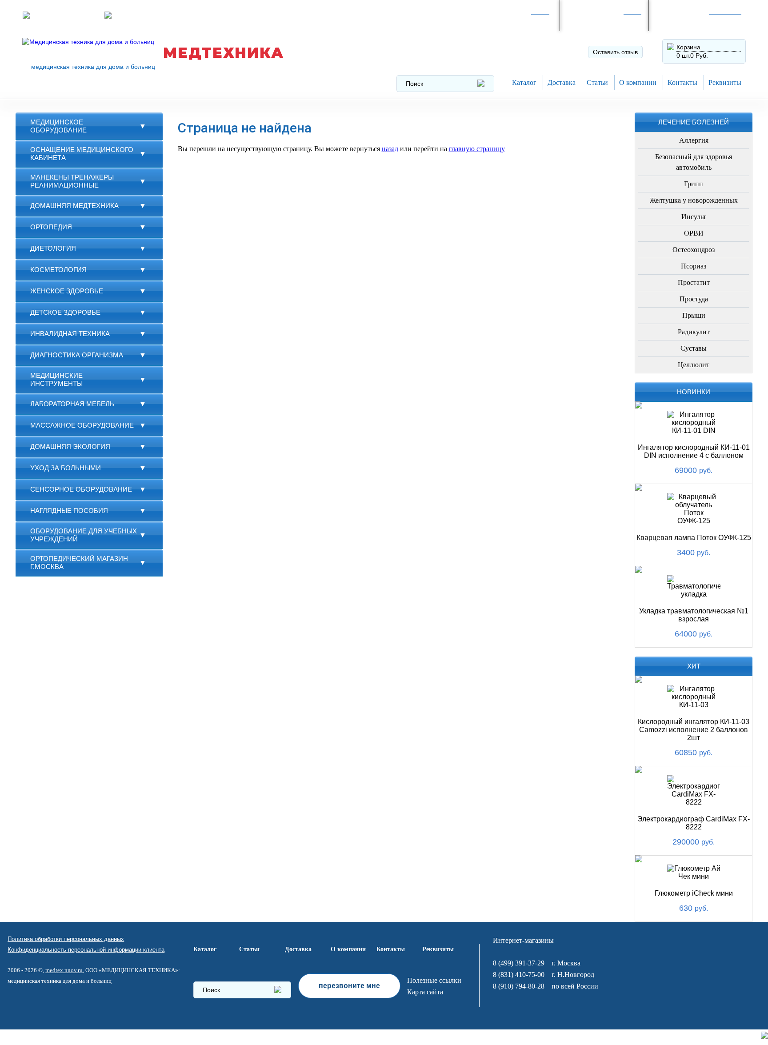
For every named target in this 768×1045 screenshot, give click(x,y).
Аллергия (693, 140)
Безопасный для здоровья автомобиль (693, 162)
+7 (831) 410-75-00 (690, 20)
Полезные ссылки (434, 980)
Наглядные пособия (69, 510)
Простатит (694, 282)
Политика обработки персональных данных (66, 939)
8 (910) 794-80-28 (600, 20)
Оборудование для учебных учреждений (83, 535)
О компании (637, 82)
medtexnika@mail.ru (224, 15)
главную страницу (477, 148)
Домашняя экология (70, 446)
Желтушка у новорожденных (694, 200)
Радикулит (694, 332)
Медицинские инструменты (56, 379)
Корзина (688, 47)
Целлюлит (693, 364)
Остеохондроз (693, 249)
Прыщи (693, 315)
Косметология (58, 269)
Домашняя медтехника (74, 205)
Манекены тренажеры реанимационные (72, 181)
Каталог (524, 82)
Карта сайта (425, 992)
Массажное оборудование (82, 425)
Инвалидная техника (70, 333)
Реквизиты (724, 82)
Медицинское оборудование (58, 126)
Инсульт (693, 216)
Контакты (682, 82)
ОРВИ (694, 233)
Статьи (597, 82)
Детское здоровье (65, 312)
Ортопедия (51, 227)
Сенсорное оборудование (81, 489)
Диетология (53, 248)
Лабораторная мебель (72, 404)
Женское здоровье (66, 291)
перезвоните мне (349, 985)
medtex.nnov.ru (64, 970)
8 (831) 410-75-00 (518, 974)
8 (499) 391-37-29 (511, 20)
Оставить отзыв (615, 52)
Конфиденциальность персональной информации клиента (86, 949)
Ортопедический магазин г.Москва (79, 562)
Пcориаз (693, 266)
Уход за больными (65, 468)
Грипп (693, 184)
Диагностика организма (76, 355)
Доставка (562, 82)
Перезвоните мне (141, 15)
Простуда (694, 299)
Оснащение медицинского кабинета (81, 153)
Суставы (693, 348)
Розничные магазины (65, 15)
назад (390, 148)
